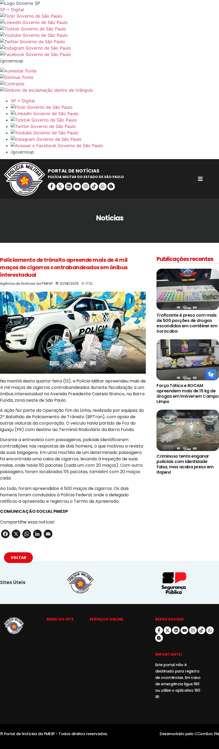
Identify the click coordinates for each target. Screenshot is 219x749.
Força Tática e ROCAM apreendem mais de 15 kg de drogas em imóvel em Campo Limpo (188, 393)
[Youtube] (77, 186)
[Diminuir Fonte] (109, 77)
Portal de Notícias (73, 170)
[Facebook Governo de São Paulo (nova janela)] (109, 54)
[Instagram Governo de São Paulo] (109, 48)
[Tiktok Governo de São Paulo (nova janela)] (109, 29)
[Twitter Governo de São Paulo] (115, 126)
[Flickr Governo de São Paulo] (115, 107)
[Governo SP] (109, 3)
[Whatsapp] (103, 186)
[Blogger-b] (111, 186)
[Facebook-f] (52, 186)
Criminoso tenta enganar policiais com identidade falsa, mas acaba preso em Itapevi (185, 464)
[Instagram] (85, 186)
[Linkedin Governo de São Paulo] (115, 113)
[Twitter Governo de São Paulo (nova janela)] (109, 41)
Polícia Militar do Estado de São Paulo (86, 177)
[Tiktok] (94, 186)
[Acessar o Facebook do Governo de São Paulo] (115, 145)
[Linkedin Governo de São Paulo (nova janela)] (109, 22)
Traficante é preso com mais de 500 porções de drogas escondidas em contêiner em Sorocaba (187, 323)
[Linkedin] (69, 186)
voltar (18, 557)
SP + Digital (12, 9)
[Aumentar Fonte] (109, 71)
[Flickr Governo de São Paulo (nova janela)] (109, 16)
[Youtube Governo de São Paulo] (115, 133)
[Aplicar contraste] (109, 83)
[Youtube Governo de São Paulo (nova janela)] (109, 35)
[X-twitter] (60, 186)
